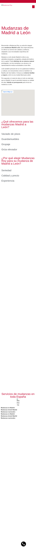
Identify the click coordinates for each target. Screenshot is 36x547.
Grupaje (5, 144)
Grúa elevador (9, 149)
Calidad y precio (10, 175)
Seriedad (6, 170)
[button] (33, 6)
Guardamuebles (10, 139)
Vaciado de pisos (10, 134)
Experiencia (7, 180)
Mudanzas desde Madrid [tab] (9, 410)
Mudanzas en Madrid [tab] (8, 407)
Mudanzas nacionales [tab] (8, 412)
